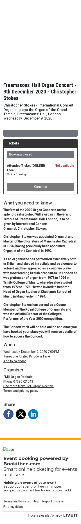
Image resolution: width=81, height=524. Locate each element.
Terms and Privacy (16, 501)
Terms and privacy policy (20, 391)
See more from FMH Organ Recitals (28, 386)
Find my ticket (13, 506)
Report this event (54, 501)
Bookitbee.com (21, 463)
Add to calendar (14, 361)
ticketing (43, 469)
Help (36, 501)
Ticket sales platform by (45, 515)
